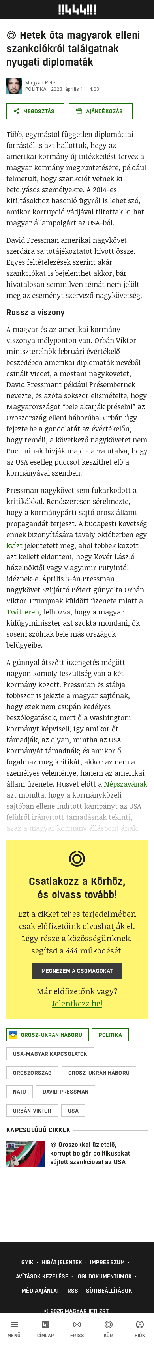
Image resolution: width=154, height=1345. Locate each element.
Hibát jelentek (61, 1262)
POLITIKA (35, 89)
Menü (14, 1335)
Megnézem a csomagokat (77, 971)
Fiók (140, 1335)
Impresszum (107, 1262)
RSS (73, 1290)
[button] (47, 1034)
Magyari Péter (41, 83)
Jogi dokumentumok (104, 1276)
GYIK (27, 1262)
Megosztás (38, 111)
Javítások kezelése (41, 1276)
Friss (77, 1335)
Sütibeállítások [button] (109, 1290)
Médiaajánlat (40, 1290)
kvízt (15, 545)
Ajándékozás (104, 111)
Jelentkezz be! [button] (77, 1003)
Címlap (45, 1335)
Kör (108, 1335)
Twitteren (22, 611)
